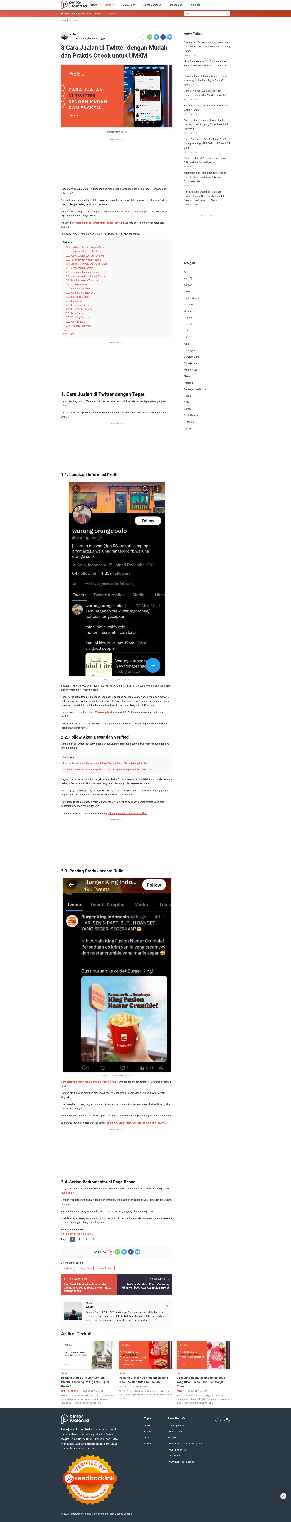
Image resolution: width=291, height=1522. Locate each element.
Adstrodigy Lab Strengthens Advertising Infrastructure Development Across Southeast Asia (205, 177)
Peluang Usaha (85, 1268)
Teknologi (194, 4)
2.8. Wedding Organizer (78, 317)
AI (185, 272)
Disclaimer (173, 1455)
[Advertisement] (116, 162)
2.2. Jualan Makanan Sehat (80, 292)
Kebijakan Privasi (178, 1449)
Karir (186, 343)
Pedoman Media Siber (180, 1461)
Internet (188, 324)
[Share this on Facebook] (163, 37)
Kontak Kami (175, 1431)
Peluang (65, 13)
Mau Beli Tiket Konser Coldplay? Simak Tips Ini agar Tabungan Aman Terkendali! (107, 769)
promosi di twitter (104, 1268)
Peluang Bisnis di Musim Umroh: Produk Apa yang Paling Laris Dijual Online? (85, 1382)
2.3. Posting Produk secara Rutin (83, 259)
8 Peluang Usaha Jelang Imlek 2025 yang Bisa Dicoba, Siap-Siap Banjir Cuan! (201, 1382)
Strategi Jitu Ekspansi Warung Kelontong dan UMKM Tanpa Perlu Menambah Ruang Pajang (207, 46)
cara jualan (68, 1268)
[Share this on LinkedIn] (169, 37)
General (188, 311)
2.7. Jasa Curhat (75, 313)
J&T (186, 330)
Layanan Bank (191, 356)
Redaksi (172, 1437)
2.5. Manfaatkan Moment (79, 268)
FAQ (65, 329)
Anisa (73, 34)
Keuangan (189, 350)
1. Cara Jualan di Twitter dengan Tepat (83, 247)
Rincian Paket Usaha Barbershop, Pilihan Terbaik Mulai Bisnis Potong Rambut (105, 763)
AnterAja (188, 278)
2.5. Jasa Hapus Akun (77, 305)
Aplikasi (188, 285)
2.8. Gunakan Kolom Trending (82, 280)
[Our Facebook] (227, 1419)
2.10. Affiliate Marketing (78, 325)
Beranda (65, 20)
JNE (186, 337)
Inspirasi (188, 317)
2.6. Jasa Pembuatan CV (79, 309)
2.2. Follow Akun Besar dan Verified (85, 255)
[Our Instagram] (218, 1419)
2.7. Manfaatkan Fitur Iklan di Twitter (85, 276)
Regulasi (99, 13)
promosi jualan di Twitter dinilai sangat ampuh (97, 222)
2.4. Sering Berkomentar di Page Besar (86, 263)
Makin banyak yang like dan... (77, 1233)
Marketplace (175, 4)
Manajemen (128, 4)
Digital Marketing (152, 4)
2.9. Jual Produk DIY (77, 321)
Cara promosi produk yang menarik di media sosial (89, 1081)
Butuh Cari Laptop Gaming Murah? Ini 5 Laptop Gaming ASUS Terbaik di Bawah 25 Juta (207, 143)
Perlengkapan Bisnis (81, 13)
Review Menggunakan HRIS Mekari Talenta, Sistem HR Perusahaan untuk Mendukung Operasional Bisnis (204, 196)
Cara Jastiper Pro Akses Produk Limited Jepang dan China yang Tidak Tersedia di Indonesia (206, 124)
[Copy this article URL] (143, 37)
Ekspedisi (189, 304)
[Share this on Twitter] (156, 37)
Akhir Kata (68, 334)
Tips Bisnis (112, 13)
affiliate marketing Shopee (133, 211)
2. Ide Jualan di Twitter (75, 284)
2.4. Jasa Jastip (74, 301)
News (94, 4)
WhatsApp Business (106, 712)
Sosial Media (191, 415)
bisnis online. (68, 1192)
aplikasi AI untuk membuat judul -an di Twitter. (136, 1122)
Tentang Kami (175, 1425)
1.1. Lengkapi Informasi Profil (81, 251)
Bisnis (108, 4)
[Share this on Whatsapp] (149, 37)
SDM (186, 402)
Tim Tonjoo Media (69, 1391)
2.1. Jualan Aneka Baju (78, 288)
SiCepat (188, 409)
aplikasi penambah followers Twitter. (126, 813)
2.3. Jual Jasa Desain (77, 296)
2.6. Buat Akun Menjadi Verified (82, 272)
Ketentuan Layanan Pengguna (185, 1443)
